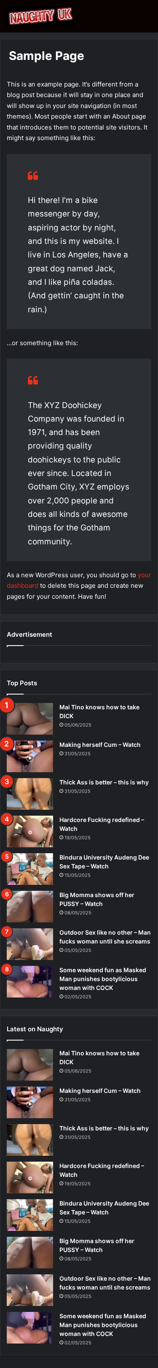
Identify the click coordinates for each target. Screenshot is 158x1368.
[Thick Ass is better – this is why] (30, 794)
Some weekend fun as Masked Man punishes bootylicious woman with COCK (102, 978)
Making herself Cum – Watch (100, 744)
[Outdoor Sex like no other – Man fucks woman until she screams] (30, 944)
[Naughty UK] (40, 16)
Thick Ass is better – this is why (104, 782)
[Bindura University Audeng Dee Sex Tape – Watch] (30, 869)
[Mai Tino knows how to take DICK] (30, 719)
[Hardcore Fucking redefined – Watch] (30, 831)
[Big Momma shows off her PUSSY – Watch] (30, 906)
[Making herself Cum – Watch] (30, 756)
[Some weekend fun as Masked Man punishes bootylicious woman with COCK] (30, 982)
